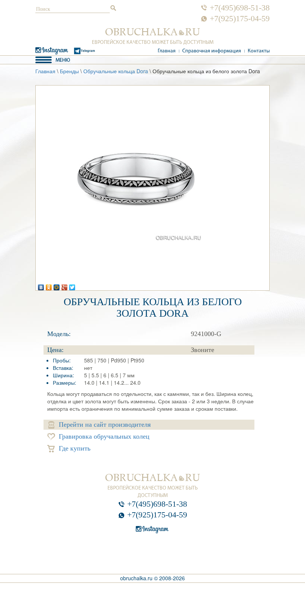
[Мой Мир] (57, 285)
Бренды (69, 71)
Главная (167, 51)
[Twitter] (72, 285)
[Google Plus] (64, 285)
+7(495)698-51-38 (240, 8)
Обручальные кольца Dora (115, 71)
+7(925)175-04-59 (240, 18)
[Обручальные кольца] (152, 32)
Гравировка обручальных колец (104, 436)
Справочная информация (211, 51)
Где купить (74, 448)
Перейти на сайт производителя (105, 424)
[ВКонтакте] (41, 285)
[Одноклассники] (49, 285)
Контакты (259, 51)
